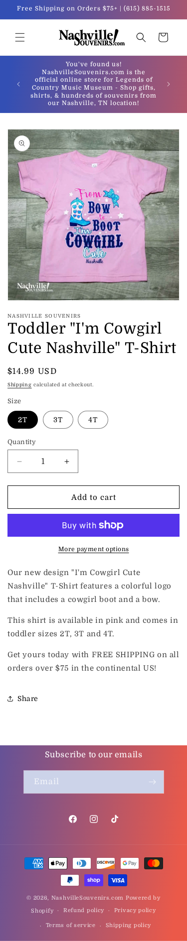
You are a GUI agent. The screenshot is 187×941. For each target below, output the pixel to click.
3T (58, 420)
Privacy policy (135, 910)
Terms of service (71, 925)
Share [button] (27, 699)
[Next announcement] (169, 84)
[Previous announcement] (18, 84)
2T (22, 420)
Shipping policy (129, 925)
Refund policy (83, 910)
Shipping (19, 384)
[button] (20, 37)
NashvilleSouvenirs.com (87, 898)
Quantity (21, 442)
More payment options (93, 549)
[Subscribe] (153, 782)
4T (93, 420)
